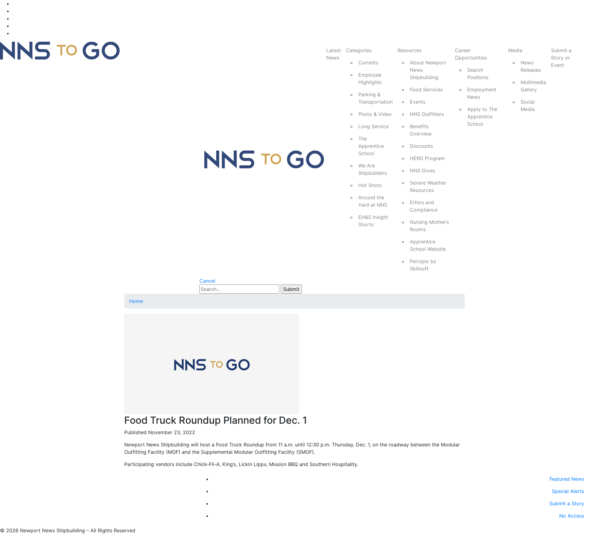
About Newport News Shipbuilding (428, 69)
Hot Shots (370, 185)
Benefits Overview (421, 130)
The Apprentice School (371, 146)
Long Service (373, 126)
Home (136, 301)
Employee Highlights (370, 78)
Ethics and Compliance (423, 206)
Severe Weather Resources (428, 186)
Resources (410, 50)
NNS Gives (422, 170)
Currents (368, 62)
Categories (358, 50)
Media (515, 50)
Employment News (481, 93)
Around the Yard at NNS (372, 201)
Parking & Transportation (375, 98)
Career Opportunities (471, 54)
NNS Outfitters (427, 114)
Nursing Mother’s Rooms (429, 225)
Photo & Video (375, 114)
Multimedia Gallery (533, 86)
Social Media (528, 105)
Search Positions (477, 73)
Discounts (421, 146)
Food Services (426, 89)
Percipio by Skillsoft (423, 265)
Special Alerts (568, 491)
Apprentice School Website (428, 245)
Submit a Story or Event (561, 57)
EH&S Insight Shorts (373, 220)
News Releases (531, 66)
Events (417, 102)
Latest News (333, 54)
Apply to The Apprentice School (482, 116)
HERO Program (427, 158)
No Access (571, 516)
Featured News (566, 479)
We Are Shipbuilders (372, 169)
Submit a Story (566, 503)
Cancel (207, 281)
